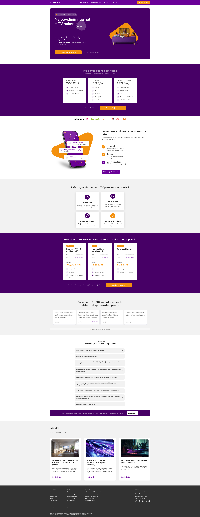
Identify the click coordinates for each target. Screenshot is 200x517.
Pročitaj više (95, 321)
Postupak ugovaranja (90, 500)
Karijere (51, 498)
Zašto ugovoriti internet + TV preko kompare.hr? (90, 350)
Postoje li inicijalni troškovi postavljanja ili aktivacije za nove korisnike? (97, 391)
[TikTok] (149, 501)
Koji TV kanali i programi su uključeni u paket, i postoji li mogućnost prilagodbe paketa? (96, 384)
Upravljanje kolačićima (74, 507)
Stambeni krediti (71, 500)
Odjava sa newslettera (86, 507)
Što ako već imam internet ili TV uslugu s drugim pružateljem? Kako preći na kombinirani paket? (98, 397)
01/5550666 (144, 2)
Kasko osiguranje (71, 494)
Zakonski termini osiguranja (91, 496)
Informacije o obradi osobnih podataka (58, 507)
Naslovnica (88, 73)
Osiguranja (83, 2)
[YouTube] (146, 501)
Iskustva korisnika (54, 500)
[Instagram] (139, 501)
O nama (115, 2)
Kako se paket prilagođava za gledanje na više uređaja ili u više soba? (96, 377)
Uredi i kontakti (53, 494)
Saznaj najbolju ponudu (68, 52)
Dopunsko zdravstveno (72, 496)
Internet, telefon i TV (72, 498)
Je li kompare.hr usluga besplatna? (86, 356)
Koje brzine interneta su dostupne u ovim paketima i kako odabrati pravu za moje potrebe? (98, 370)
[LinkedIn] (143, 501)
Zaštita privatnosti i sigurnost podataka (94, 492)
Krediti (106, 2)
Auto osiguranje (71, 492)
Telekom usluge (95, 2)
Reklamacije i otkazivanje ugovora (93, 494)
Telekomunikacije (98, 73)
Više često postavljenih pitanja (85, 404)
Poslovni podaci (53, 496)
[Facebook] (136, 501)
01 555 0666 (138, 493)
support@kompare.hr (140, 492)
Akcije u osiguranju (89, 498)
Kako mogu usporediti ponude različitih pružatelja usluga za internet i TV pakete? (98, 363)
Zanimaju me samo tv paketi (91, 52)
